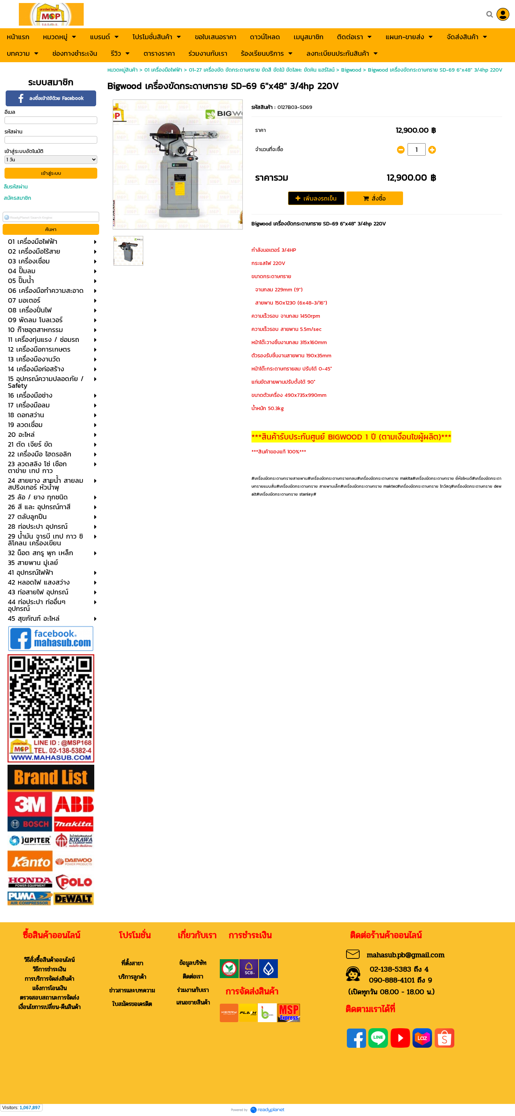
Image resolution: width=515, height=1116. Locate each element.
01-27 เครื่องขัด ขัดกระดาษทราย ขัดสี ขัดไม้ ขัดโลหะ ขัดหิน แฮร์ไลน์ (261, 70)
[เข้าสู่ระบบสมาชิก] (503, 14)
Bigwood (351, 70)
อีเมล (10, 112)
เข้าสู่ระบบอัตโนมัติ (24, 151)
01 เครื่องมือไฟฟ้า (163, 70)
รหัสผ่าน (13, 132)
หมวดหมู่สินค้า (122, 70)
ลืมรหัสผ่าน (16, 187)
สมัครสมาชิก (17, 198)
